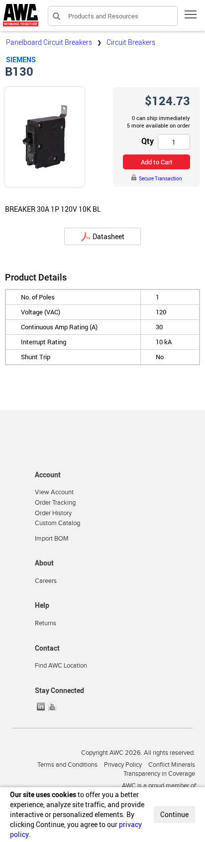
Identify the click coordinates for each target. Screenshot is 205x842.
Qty (147, 141)
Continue (174, 814)
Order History (53, 513)
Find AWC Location (61, 666)
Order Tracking (55, 503)
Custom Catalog (57, 523)
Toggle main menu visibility (191, 14)
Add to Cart (157, 161)
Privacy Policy (123, 765)
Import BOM (52, 539)
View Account (54, 492)
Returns (45, 623)
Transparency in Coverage (159, 774)
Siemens (21, 59)
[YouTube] (53, 706)
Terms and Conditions (67, 765)
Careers (46, 581)
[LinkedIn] (42, 706)
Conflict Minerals (171, 765)
